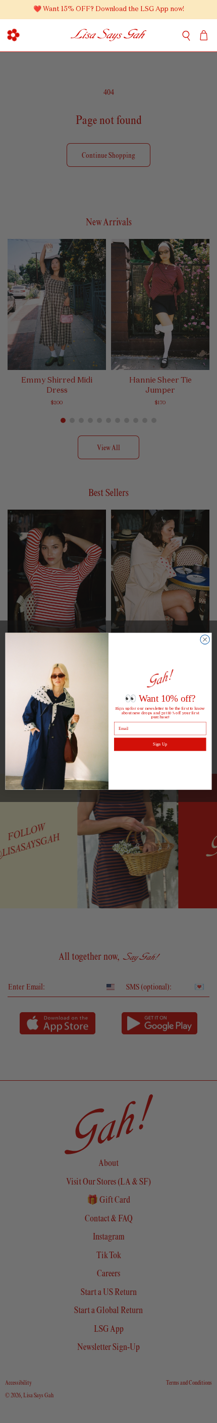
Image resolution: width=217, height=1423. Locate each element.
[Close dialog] (204, 639)
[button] (13, 35)
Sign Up (160, 744)
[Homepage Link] (108, 35)
